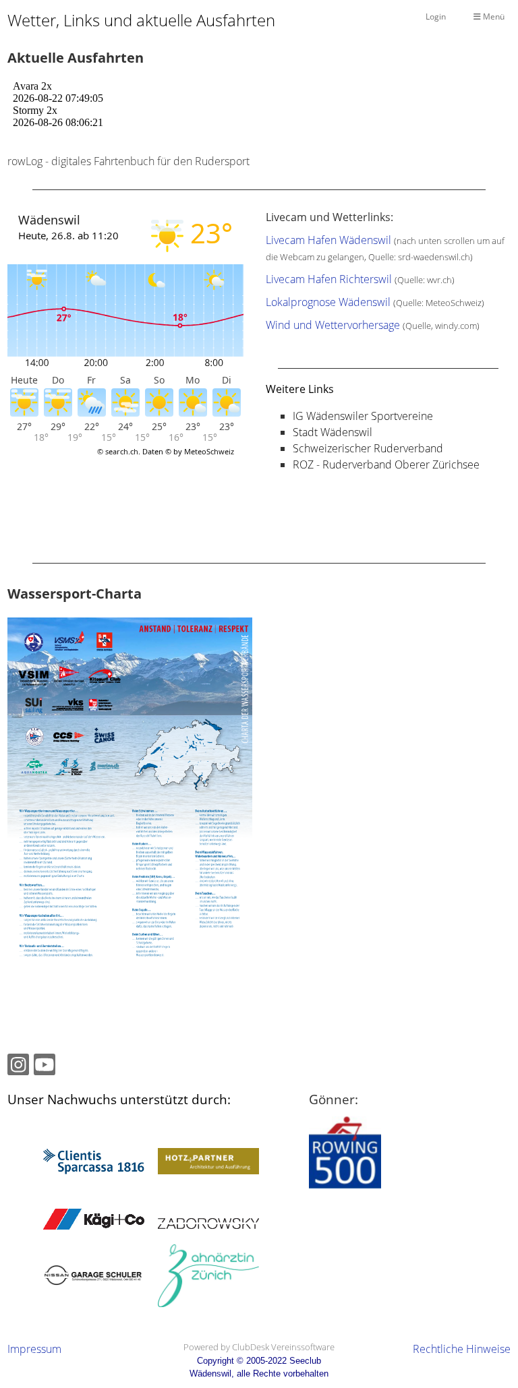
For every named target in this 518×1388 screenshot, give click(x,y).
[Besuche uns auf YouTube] (44, 1066)
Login (436, 16)
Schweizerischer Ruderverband (368, 448)
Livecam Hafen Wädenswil (328, 240)
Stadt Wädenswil (332, 432)
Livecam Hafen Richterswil (329, 279)
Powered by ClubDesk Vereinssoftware (259, 1347)
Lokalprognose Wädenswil (328, 302)
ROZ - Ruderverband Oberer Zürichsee (386, 464)
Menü (493, 16)
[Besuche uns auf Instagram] (18, 1066)
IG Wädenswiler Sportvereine (363, 416)
